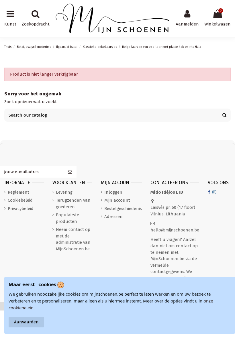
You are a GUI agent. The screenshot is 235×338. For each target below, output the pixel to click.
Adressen (113, 216)
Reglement (18, 192)
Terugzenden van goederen (73, 203)
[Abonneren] (70, 172)
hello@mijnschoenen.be (174, 230)
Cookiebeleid (20, 200)
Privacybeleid (21, 208)
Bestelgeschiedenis (123, 208)
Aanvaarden (26, 322)
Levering (64, 192)
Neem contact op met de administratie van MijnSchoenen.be (73, 239)
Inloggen (113, 192)
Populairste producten (67, 218)
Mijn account (117, 200)
